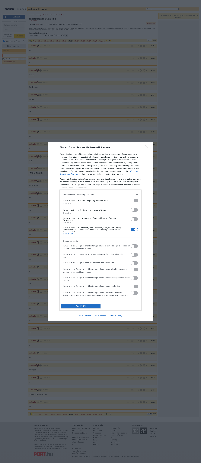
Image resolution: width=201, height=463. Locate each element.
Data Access (100, 316)
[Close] (147, 147)
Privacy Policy (116, 316)
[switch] (134, 200)
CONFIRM (81, 306)
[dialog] (100, 231)
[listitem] (100, 194)
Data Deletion (85, 316)
